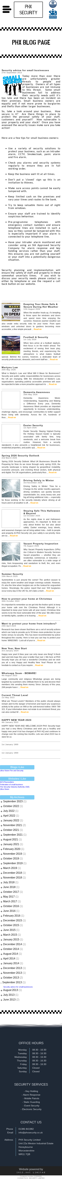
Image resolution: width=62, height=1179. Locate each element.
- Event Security (31, 1105)
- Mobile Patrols (31, 1098)
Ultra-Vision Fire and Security (11, 771)
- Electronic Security (31, 1109)
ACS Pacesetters (7, 782)
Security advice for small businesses (18, 987)
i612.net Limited (31, 1172)
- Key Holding (31, 1091)
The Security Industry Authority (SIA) (14, 787)
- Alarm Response (31, 1094)
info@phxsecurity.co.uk (31, 1132)
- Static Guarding (31, 1102)
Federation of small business (11, 785)
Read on (37, 329)
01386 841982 (26, 1129)
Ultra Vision (4, 789)
